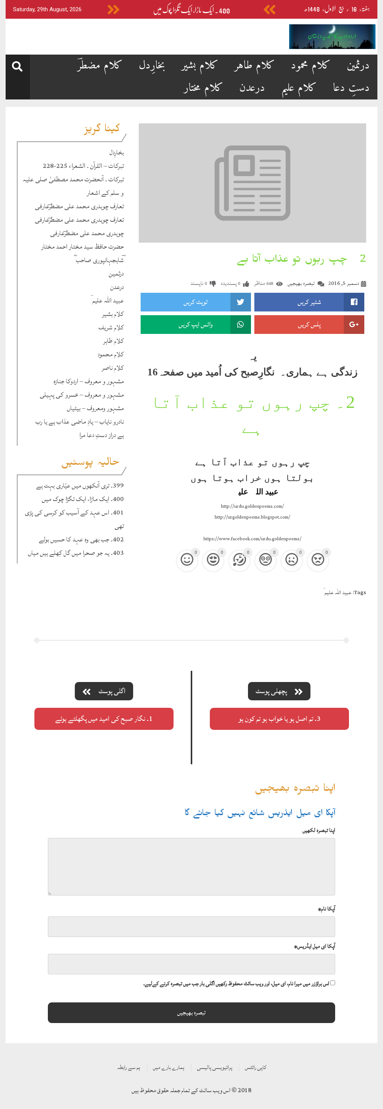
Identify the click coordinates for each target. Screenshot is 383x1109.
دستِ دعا (351, 88)
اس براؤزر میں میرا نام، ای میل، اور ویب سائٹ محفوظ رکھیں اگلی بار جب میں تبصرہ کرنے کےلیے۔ (236, 983)
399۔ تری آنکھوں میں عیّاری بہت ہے (80, 485)
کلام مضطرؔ (100, 66)
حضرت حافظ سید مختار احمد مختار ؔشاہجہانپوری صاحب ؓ (82, 253)
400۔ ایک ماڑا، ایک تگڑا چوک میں (191, 10)
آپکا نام (326, 908)
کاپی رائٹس (255, 1067)
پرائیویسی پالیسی (214, 1067)
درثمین (358, 66)
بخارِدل (152, 66)
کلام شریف (111, 327)
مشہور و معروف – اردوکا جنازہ (88, 381)
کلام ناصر (113, 367)
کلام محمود (311, 66)
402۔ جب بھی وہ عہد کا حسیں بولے (81, 539)
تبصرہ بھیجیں (301, 283)
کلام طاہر (255, 66)
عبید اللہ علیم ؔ (107, 300)
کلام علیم (299, 88)
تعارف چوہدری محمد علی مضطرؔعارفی (79, 206)
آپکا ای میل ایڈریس (314, 946)
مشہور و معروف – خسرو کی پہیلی (82, 394)
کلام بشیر (199, 66)
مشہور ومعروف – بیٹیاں (95, 408)
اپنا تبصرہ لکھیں (319, 830)
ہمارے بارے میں (168, 1067)
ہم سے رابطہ (128, 1067)
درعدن (252, 88)
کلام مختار (203, 88)
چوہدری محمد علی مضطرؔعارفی (87, 233)
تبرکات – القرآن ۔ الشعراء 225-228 (83, 165)
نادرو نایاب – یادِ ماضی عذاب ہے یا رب (80, 421)
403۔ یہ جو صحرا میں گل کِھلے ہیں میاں (76, 552)
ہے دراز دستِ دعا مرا (101, 435)
